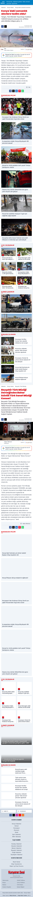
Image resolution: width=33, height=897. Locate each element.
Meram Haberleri (16, 848)
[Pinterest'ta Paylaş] (19, 91)
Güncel (16, 826)
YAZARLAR (23, 811)
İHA (8, 49)
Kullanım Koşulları (6, 887)
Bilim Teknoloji (16, 836)
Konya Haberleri (16, 823)
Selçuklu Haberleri (16, 846)
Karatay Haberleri (16, 844)
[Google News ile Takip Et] (28, 49)
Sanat (16, 832)
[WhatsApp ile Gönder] (22, 91)
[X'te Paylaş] (5, 26)
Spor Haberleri (16, 834)
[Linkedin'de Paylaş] (16, 91)
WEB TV (6, 811)
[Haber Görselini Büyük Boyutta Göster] (16, 38)
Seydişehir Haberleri (16, 854)
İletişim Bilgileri (20, 887)
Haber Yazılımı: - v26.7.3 (16, 895)
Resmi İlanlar (16, 862)
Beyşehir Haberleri (16, 850)
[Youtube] (20, 815)
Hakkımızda (5, 880)
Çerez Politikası (21, 882)
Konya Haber (10, 7)
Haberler (3, 7)
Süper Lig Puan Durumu (16, 866)
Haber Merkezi (8, 442)
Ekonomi (16, 830)
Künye (4, 882)
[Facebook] (10, 815)
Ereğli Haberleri (16, 852)
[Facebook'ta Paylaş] (2, 26)
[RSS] (23, 815)
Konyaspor (16, 828)
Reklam (4, 884)
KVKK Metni (20, 884)
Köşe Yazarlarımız (16, 864)
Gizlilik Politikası (21, 880)
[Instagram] (17, 815)
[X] (14, 815)
